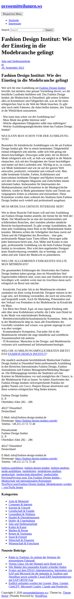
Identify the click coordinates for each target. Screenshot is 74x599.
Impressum (15, 23)
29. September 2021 (12, 67)
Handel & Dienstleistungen (24, 517)
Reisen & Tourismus (20, 533)
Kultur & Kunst (17, 527)
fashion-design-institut (36, 467)
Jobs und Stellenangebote (15, 61)
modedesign (29, 471)
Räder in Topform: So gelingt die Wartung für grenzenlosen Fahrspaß (34, 559)
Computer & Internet (20, 504)
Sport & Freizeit (18, 536)
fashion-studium (60, 467)
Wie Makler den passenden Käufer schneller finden (37, 567)
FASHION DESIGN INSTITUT (27, 353)
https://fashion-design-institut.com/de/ (36, 420)
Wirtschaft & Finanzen (21, 540)
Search (5, 29)
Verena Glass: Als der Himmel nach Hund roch (35, 563)
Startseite (14, 20)
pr (2, 64)
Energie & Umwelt (19, 507)
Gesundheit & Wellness (22, 514)
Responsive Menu (12, 14)
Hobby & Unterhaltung (22, 520)
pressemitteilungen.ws (21, 6)
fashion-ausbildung (12, 467)
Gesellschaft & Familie (21, 510)
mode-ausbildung (11, 471)
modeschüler (51, 474)
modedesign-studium (49, 471)
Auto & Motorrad (19, 501)
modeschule (8, 474)
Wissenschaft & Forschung (24, 543)
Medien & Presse (18, 530)
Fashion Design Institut (52, 87)
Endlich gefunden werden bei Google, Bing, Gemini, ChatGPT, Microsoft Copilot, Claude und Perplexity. (39, 585)
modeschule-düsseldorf (29, 474)
